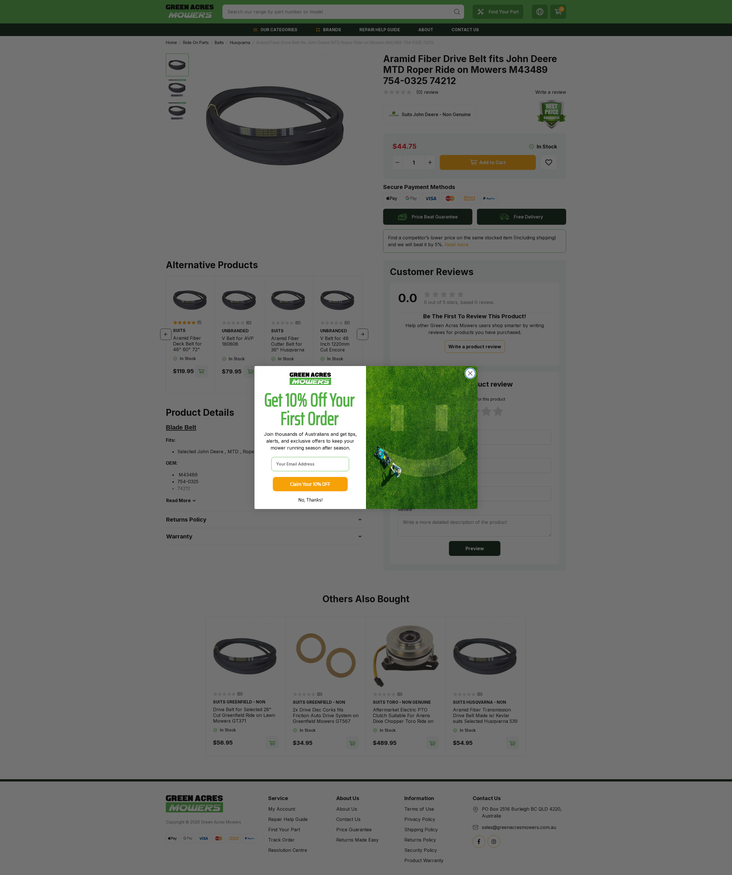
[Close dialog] (470, 373)
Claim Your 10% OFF (310, 484)
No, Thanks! (310, 500)
